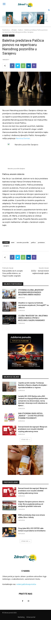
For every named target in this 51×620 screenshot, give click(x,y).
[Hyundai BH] (25, 351)
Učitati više (24, 439)
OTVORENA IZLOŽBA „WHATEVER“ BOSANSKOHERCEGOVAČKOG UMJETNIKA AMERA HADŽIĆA (31, 292)
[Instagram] (28, 601)
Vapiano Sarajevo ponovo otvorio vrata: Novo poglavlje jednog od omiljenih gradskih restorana (31, 504)
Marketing (21, 617)
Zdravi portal (30, 617)
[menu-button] (4, 4)
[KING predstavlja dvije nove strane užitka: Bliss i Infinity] (9, 519)
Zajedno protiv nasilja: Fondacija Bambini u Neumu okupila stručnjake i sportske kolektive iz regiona (32, 385)
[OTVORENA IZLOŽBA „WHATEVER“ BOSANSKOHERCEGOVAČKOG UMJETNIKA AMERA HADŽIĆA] (9, 294)
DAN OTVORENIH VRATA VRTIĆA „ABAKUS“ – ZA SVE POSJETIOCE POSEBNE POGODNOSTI (31, 415)
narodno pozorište (23, 242)
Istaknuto (6, 297)
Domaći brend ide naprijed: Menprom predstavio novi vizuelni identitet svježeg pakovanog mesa (32, 429)
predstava (41, 242)
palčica (33, 242)
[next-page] (7, 328)
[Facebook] (12, 65)
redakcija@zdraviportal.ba (26, 584)
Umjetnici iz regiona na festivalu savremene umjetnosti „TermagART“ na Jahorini (33, 305)
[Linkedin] (28, 65)
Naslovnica (6, 30)
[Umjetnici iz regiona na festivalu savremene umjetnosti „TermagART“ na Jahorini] (9, 307)
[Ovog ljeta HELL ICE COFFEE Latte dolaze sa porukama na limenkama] (9, 532)
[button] (49, 10)
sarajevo (6, 246)
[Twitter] (17, 65)
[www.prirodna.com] (25, 460)
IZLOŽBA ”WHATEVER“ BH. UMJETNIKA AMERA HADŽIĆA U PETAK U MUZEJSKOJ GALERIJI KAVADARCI (33, 318)
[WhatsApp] (23, 65)
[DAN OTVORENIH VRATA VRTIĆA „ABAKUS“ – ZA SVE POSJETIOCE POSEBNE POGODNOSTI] (9, 417)
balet (12, 242)
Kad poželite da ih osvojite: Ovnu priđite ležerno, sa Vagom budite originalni (12, 273)
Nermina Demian (23, 138)
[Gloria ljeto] (25, 16)
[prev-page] (3, 328)
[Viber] (34, 65)
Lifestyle (14, 30)
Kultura (20, 30)
